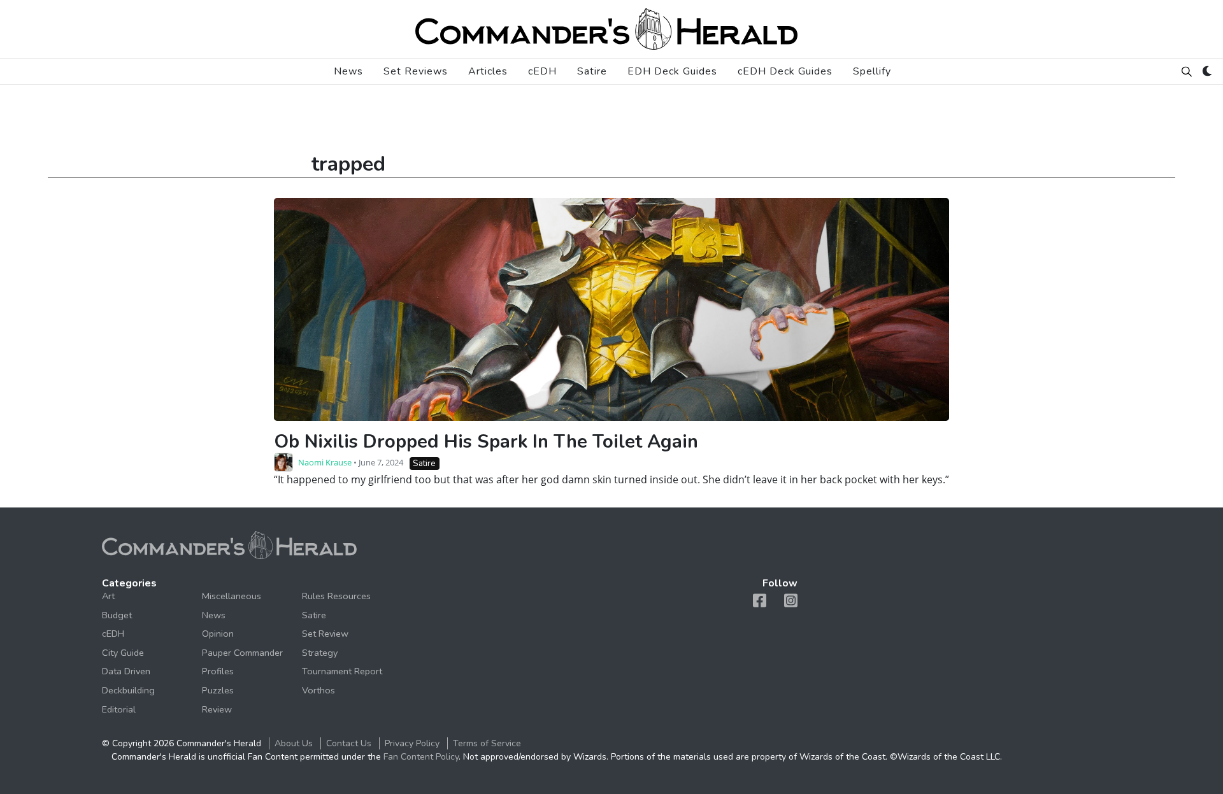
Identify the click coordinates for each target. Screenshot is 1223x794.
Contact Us (348, 743)
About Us (294, 743)
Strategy (320, 652)
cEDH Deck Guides (785, 71)
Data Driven (126, 671)
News (348, 71)
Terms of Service (487, 743)
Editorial (119, 709)
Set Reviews (415, 71)
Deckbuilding (128, 690)
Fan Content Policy (421, 757)
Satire (592, 71)
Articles (488, 71)
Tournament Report (342, 671)
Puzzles (218, 690)
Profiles (218, 671)
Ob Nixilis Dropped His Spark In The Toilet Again (486, 441)
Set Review (325, 633)
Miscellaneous (231, 596)
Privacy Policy (412, 743)
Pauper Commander (242, 652)
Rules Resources (336, 596)
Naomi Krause (325, 462)
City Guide (123, 652)
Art (108, 596)
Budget (117, 615)
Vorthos (318, 690)
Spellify (872, 71)
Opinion (218, 633)
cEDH (542, 71)
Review (217, 709)
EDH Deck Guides (672, 71)
